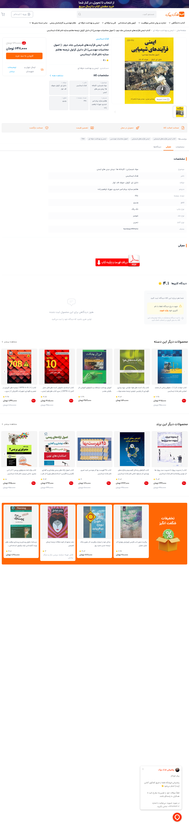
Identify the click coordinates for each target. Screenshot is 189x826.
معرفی (168, 146)
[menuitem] (176, 23)
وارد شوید (164, 310)
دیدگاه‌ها (157, 146)
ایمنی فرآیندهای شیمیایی (141, 139)
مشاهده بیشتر (10, 341)
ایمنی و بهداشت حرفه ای (88, 68)
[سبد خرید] (3, 14)
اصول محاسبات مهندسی (119, 139)
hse (83, 139)
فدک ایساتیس (102, 38)
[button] (5, 372)
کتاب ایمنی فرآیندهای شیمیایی (165, 139)
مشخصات (180, 146)
